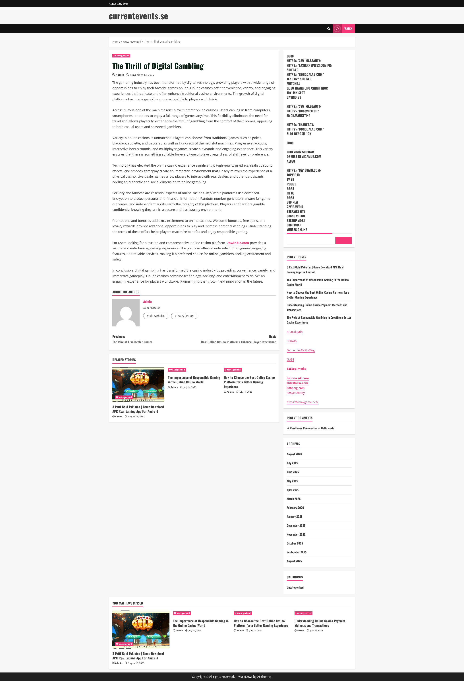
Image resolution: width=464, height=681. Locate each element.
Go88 (290, 359)
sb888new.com (297, 383)
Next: (238, 339)
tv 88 (290, 179)
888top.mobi (296, 220)
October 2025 (295, 543)
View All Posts (184, 316)
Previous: (132, 339)
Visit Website (156, 316)
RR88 (290, 188)
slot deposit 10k (299, 133)
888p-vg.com (296, 388)
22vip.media (295, 206)
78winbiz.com (238, 243)
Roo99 (291, 184)
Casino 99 (294, 97)
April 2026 (293, 490)
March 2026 (294, 498)
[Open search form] (328, 28)
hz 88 (290, 193)
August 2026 (294, 454)
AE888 (291, 161)
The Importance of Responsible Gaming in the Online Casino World (194, 379)
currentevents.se (138, 15)
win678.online (297, 229)
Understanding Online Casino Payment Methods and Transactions (320, 623)
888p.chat (294, 225)
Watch (348, 28)
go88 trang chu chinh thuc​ (307, 88)
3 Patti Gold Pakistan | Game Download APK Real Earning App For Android (138, 409)
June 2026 (293, 472)
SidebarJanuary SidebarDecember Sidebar (309, 143)
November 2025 (296, 534)
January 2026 (295, 516)
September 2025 (296, 552)
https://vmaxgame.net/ (302, 402)
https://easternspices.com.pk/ (309, 65)
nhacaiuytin (295, 332)
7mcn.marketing (298, 115)
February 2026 (295, 507)
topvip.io (293, 174)
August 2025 (294, 561)
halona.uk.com (298, 378)
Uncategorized (121, 55)
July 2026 (292, 463)
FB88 (290, 142)
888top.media (296, 369)
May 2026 (292, 481)
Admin (120, 74)
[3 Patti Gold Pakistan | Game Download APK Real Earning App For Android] (138, 384)
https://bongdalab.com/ (305, 74)
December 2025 (296, 525)
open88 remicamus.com (304, 156)
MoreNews (245, 677)
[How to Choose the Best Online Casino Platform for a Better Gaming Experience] (250, 369)
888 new (292, 202)
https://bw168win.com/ (304, 170)
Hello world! (328, 428)
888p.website (296, 211)
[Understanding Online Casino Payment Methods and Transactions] (323, 613)
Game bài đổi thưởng (301, 350)
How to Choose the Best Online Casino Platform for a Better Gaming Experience (249, 382)
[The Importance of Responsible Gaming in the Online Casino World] (194, 369)
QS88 (290, 56)
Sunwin (292, 341)
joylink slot (296, 92)
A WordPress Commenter (302, 428)
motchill (293, 83)
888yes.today (296, 393)
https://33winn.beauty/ (304, 60)
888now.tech (296, 216)
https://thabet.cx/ (300, 124)
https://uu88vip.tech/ (303, 111)
